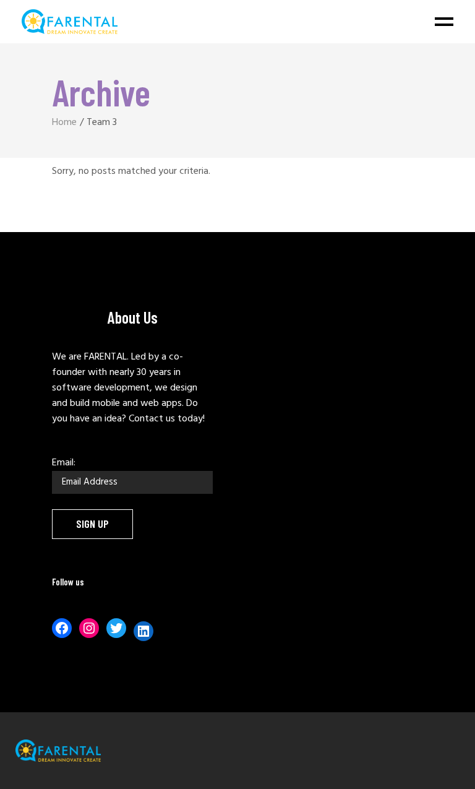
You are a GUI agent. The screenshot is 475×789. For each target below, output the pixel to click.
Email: (63, 463)
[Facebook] (62, 628)
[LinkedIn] (143, 631)
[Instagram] (89, 628)
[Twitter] (116, 628)
